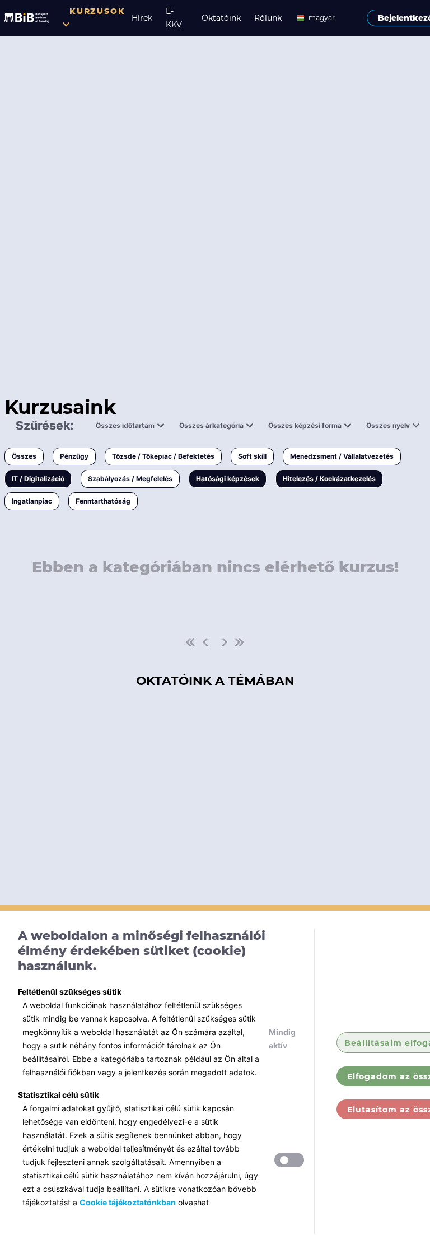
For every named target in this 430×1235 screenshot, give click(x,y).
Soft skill (252, 456)
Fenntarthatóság (103, 501)
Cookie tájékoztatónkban (128, 1202)
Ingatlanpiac (32, 501)
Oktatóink (221, 18)
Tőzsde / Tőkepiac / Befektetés (163, 456)
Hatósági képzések (227, 478)
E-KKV (174, 18)
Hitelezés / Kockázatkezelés (329, 478)
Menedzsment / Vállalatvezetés (342, 456)
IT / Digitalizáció (38, 478)
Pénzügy (74, 456)
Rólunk (268, 18)
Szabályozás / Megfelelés (130, 478)
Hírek (142, 18)
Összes (24, 456)
